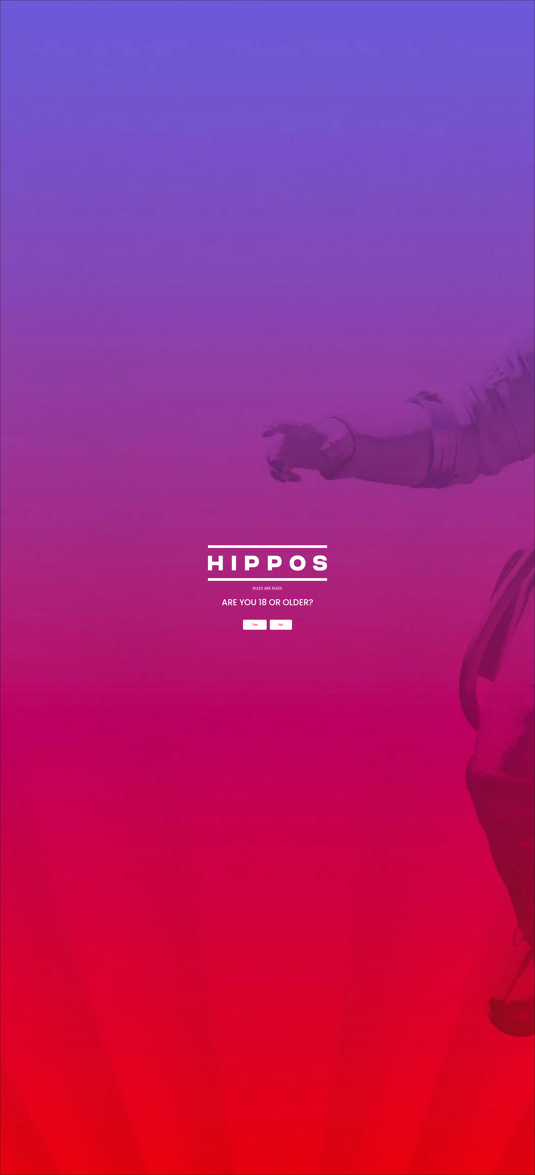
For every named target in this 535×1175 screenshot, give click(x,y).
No (281, 624)
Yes (255, 624)
